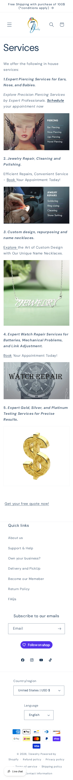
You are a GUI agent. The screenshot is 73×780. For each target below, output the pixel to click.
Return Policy (19, 589)
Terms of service (26, 766)
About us (15, 538)
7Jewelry (34, 754)
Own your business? (24, 558)
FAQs (12, 599)
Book (11, 180)
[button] (9, 24)
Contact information (38, 773)
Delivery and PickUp (24, 568)
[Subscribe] (59, 628)
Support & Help (20, 548)
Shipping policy (52, 766)
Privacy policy (55, 759)
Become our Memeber (26, 579)
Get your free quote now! (27, 503)
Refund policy (32, 759)
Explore (10, 247)
